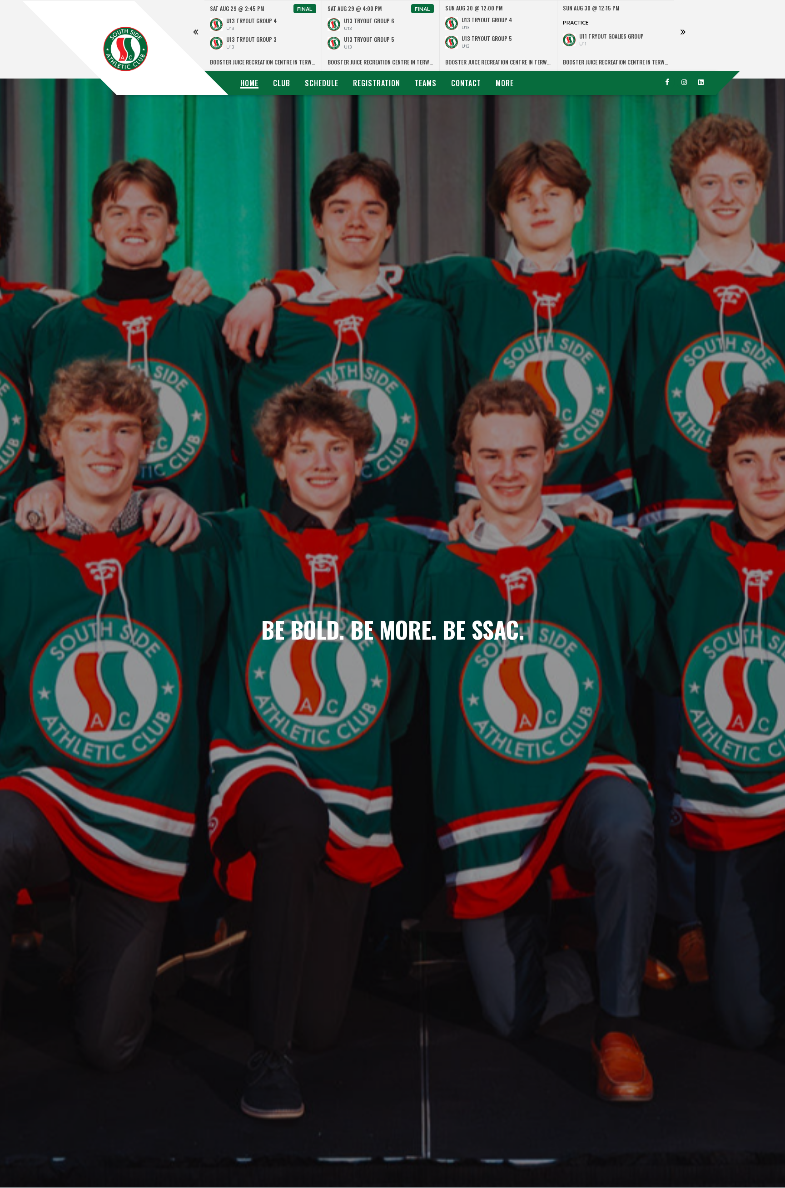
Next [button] (683, 36)
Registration (376, 83)
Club (281, 83)
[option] (263, 35)
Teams (426, 83)
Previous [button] (195, 36)
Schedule (321, 83)
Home (249, 83)
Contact (466, 83)
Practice (576, 22)
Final (305, 8)
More (505, 83)
